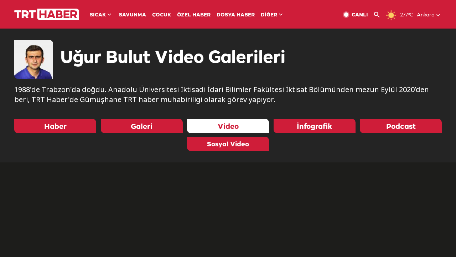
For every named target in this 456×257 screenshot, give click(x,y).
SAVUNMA (132, 15)
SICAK (98, 15)
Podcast (401, 127)
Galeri (141, 127)
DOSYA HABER (236, 15)
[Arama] (379, 15)
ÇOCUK (161, 15)
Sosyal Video (228, 144)
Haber (55, 127)
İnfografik (314, 127)
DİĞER (269, 15)
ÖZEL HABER (194, 15)
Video (228, 127)
